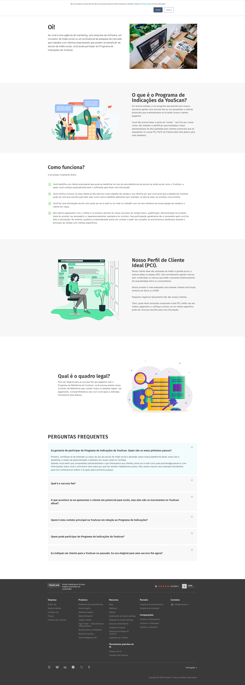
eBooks (112, 612)
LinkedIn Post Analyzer (118, 655)
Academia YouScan (117, 627)
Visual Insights (84, 608)
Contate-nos (53, 612)
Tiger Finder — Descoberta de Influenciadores (91, 625)
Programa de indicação (149, 608)
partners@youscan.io (171, 463)
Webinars (113, 608)
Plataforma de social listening (90, 604)
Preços (51, 616)
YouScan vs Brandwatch (150, 619)
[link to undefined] (49, 668)
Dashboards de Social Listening (122, 616)
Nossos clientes (54, 608)
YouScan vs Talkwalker (149, 623)
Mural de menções (86, 634)
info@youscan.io (181, 604)
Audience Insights (85, 612)
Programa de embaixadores (151, 604)
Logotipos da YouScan (118, 637)
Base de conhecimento (118, 624)
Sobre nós (52, 604)
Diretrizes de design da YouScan (119, 632)
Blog (111, 604)
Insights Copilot (84, 620)
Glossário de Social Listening (121, 620)
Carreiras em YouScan (57, 620)
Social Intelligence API (87, 637)
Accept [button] (158, 10)
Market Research (85, 616)
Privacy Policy (146, 4)
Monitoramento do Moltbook (90, 630)
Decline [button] (169, 10)
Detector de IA (115, 651)
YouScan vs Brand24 (148, 627)
